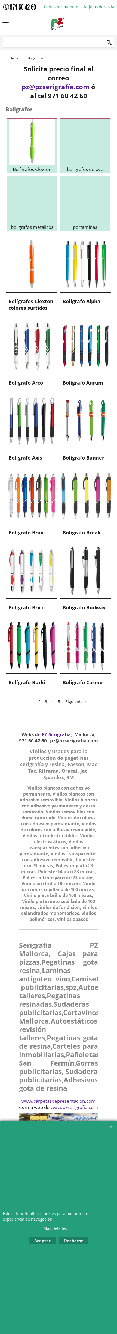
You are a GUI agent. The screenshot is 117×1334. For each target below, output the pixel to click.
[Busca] (109, 42)
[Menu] (5, 24)
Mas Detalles (55, 1228)
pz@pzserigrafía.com (56, 86)
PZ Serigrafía (56, 734)
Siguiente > (76, 701)
